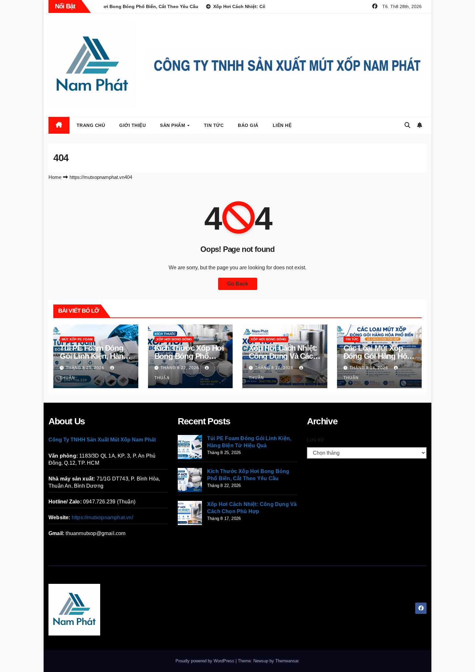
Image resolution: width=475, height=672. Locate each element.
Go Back (237, 283)
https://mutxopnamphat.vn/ (102, 517)
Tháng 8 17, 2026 (275, 368)
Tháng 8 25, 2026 (86, 368)
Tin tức (214, 125)
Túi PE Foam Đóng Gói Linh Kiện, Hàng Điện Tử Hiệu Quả (94, 356)
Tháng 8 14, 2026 (369, 368)
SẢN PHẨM (173, 125)
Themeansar (286, 660)
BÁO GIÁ (248, 125)
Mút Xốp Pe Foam (77, 339)
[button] (407, 125)
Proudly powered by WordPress (205, 660)
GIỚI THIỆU (132, 125)
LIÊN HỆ (282, 125)
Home (54, 177)
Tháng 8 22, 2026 (180, 368)
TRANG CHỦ (91, 125)
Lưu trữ (315, 439)
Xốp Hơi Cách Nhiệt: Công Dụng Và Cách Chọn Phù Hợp (283, 356)
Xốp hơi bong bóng (174, 339)
